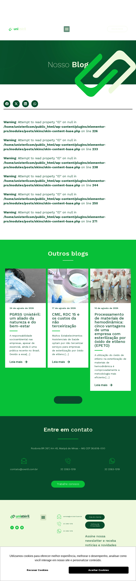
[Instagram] (12, 527)
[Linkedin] (22, 527)
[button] (67, 29)
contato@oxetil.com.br (24, 469)
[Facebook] (17, 527)
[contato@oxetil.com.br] (24, 461)
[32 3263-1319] (68, 461)
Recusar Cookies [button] (37, 570)
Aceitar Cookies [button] (98, 570)
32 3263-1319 (68, 469)
